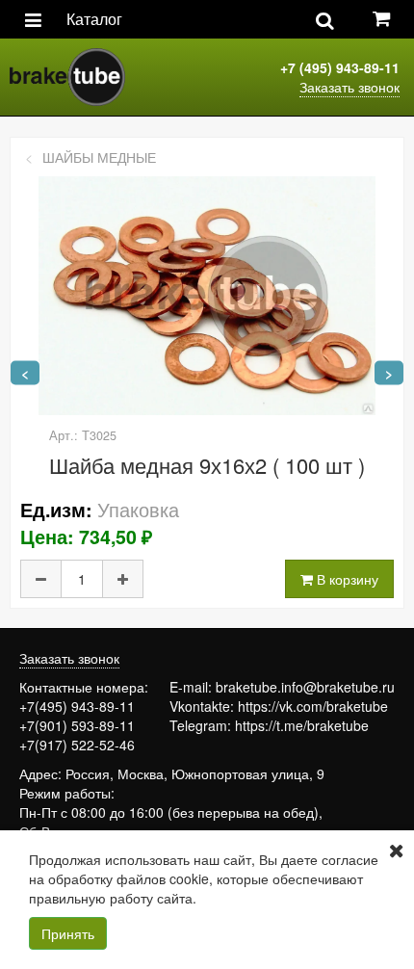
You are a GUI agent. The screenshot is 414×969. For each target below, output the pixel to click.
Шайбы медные (99, 157)
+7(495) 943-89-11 (77, 706)
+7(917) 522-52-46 (77, 744)
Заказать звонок (349, 86)
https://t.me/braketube (302, 725)
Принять (67, 933)
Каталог (94, 19)
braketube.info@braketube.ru (305, 686)
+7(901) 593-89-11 (77, 725)
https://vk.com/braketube (313, 706)
